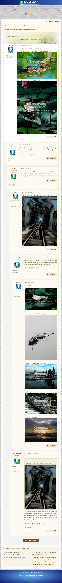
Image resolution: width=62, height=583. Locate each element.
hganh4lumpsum (53, 559)
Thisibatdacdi (51, 562)
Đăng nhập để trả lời (51, 137)
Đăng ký (57, 21)
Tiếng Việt (4, 9)
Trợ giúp (28, 572)
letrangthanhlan (36, 561)
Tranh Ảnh (50, 7)
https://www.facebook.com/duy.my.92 (37, 176)
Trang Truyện (9, 7)
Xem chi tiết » (22, 25)
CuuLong (17, 257)
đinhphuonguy (36, 559)
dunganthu (42, 559)
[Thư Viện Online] (31, 3)
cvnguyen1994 (52, 557)
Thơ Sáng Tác (37, 554)
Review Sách (18, 7)
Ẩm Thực (56, 7)
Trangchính (3, 7)
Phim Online (42, 7)
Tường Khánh (17, 453)
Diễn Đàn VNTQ (12, 9)
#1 (17, 45)
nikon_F (10, 46)
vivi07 (54, 552)
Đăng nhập (51, 21)
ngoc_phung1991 (37, 562)
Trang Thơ (26, 7)
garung (46, 559)
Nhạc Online (34, 7)
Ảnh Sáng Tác (14, 36)
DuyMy (14, 168)
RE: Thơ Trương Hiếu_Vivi (45, 552)
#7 (24, 453)
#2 (20, 144)
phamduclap (44, 562)
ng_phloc (46, 561)
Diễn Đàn (7, 36)
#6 (26, 282)
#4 (22, 192)
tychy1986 (45, 564)
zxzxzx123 (50, 564)
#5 (24, 257)
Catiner (13, 144)
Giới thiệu (22, 572)
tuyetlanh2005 (38, 564)
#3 (21, 168)
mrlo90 (42, 561)
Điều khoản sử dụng (36, 572)
